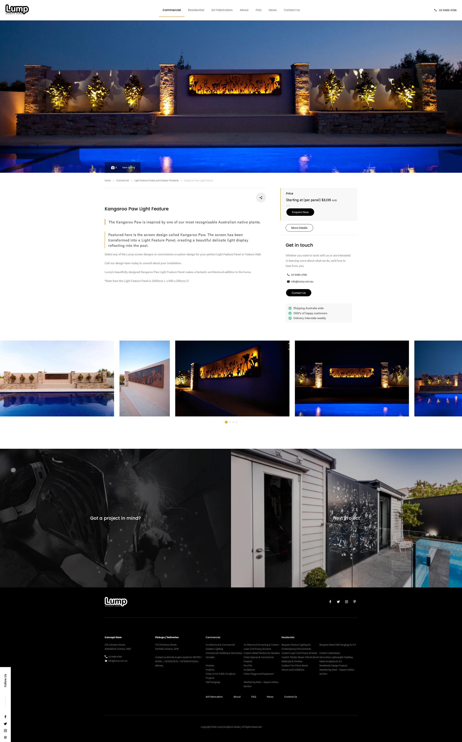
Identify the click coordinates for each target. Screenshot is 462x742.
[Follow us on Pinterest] (5, 738)
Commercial (172, 10)
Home (108, 180)
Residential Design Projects (333, 665)
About (244, 10)
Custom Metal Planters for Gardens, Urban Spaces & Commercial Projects (262, 657)
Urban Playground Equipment (259, 673)
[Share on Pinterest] (237, 198)
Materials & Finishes (292, 661)
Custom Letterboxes (329, 653)
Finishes (210, 665)
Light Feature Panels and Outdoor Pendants (156, 180)
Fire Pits (248, 665)
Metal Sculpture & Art (330, 661)
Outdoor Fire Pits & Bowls (295, 665)
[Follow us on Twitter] (5, 724)
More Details (299, 228)
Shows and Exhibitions (293, 669)
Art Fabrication (222, 10)
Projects (210, 669)
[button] (226, 422)
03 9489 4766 (448, 10)
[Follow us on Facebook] (5, 717)
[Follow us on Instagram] (5, 731)
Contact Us (292, 10)
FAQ (258, 10)
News (273, 10)
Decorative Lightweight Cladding (336, 657)
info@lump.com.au (302, 281)
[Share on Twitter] (249, 198)
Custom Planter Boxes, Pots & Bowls (300, 657)
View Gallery (128, 167)
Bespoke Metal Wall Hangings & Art (337, 644)
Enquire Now (300, 212)
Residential (196, 10)
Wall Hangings (213, 682)
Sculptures (249, 669)
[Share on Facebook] (261, 198)
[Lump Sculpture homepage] (116, 602)
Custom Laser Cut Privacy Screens (299, 653)
